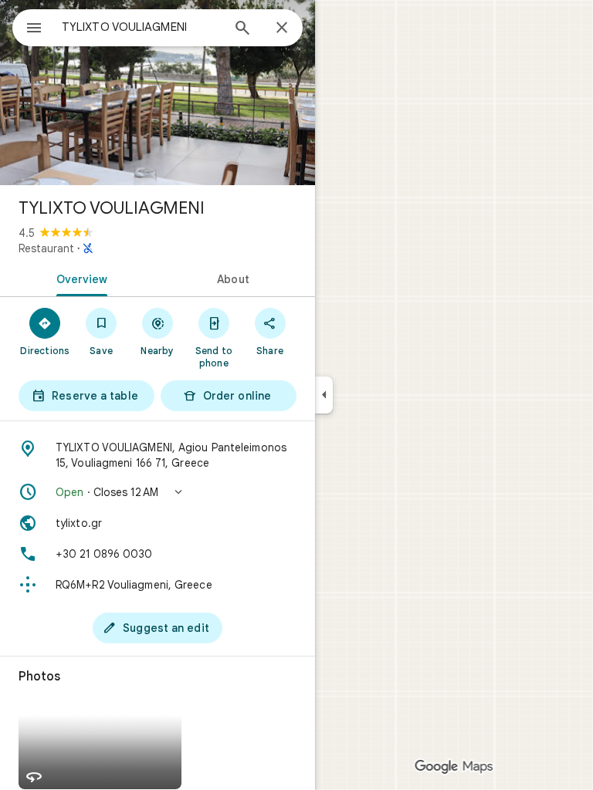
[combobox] (141, 27)
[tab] (78, 277)
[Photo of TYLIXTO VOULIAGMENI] (157, 92)
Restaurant (46, 248)
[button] (157, 492)
